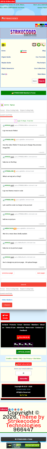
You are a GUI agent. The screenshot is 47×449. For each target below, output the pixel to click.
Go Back (5, 325)
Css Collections (40, 68)
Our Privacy (28, 358)
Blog (44, 51)
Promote (13, 325)
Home (3, 51)
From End (30, 121)
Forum (2, 110)
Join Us (6, 105)
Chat (4, 74)
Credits (9, 358)
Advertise (20, 327)
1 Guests (7, 305)
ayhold (22, 139)
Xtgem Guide (6, 57)
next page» (41, 273)
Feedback (23, 330)
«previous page (7, 273)
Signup (12, 105)
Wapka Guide (6, 63)
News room (30, 327)
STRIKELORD (22, 125)
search (23, 284)
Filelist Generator (7, 68)
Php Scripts (41, 63)
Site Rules (37, 358)
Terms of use (10, 327)
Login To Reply (21, 121)
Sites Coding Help (12, 110)
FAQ (20, 358)
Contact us (39, 327)
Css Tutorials (41, 57)
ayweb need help (6, 115)
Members (35, 325)
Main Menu (42, 74)
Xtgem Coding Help (26, 110)
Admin (15, 358)
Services (27, 325)
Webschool (21, 242)
